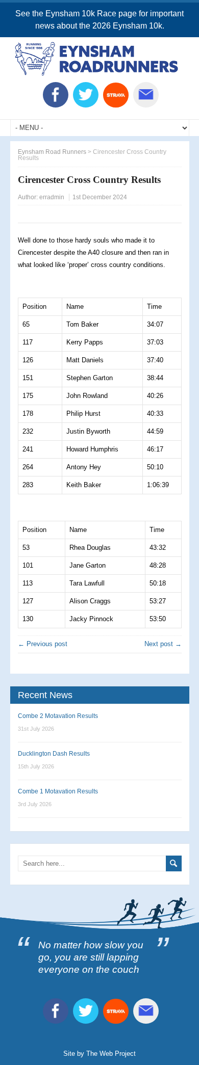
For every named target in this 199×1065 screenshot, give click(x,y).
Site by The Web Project (99, 1053)
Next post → (163, 644)
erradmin (51, 197)
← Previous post (42, 644)
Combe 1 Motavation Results (58, 791)
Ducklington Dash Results (54, 753)
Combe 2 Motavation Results (58, 716)
